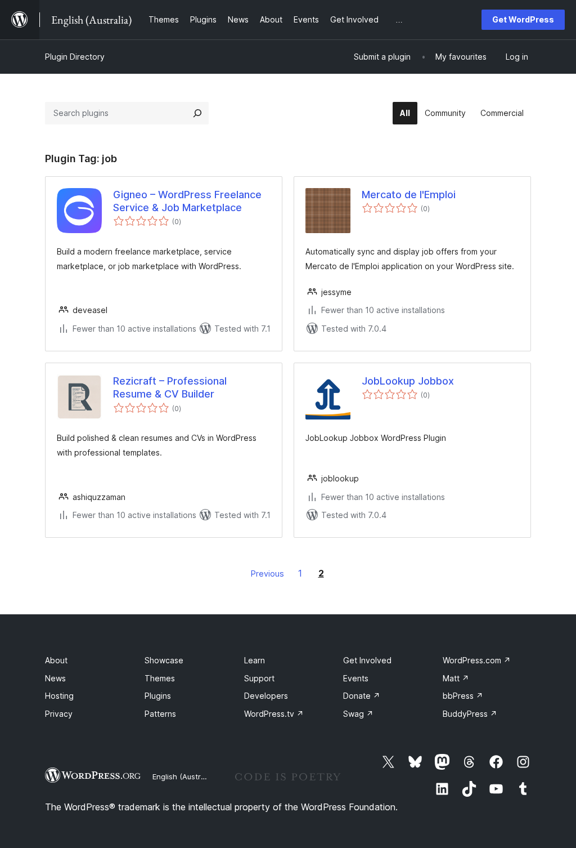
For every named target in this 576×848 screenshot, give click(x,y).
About (56, 660)
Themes (160, 678)
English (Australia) (183, 776)
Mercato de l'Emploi (409, 194)
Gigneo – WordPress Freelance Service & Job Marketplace (187, 201)
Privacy (59, 713)
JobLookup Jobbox (408, 381)
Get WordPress (523, 19)
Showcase (164, 660)
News (55, 678)
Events (355, 678)
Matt (456, 678)
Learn (254, 660)
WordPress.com (477, 660)
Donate (361, 695)
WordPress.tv (274, 713)
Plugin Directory (75, 56)
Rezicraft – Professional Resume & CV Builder (170, 387)
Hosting (59, 695)
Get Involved (367, 660)
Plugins (158, 695)
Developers (266, 695)
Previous (267, 573)
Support (259, 678)
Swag (358, 713)
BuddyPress (470, 713)
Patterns (160, 713)
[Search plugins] (197, 113)
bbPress (463, 695)
